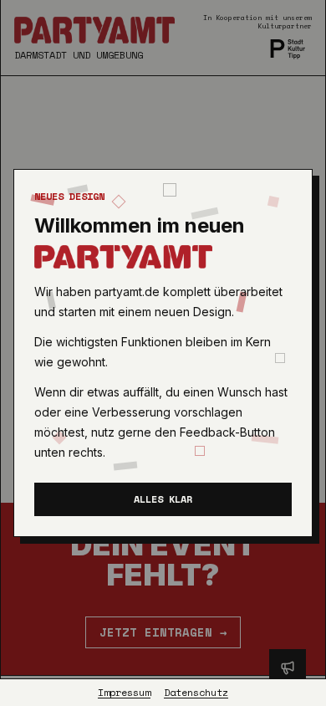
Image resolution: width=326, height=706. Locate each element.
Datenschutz (196, 692)
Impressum (124, 692)
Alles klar (163, 499)
